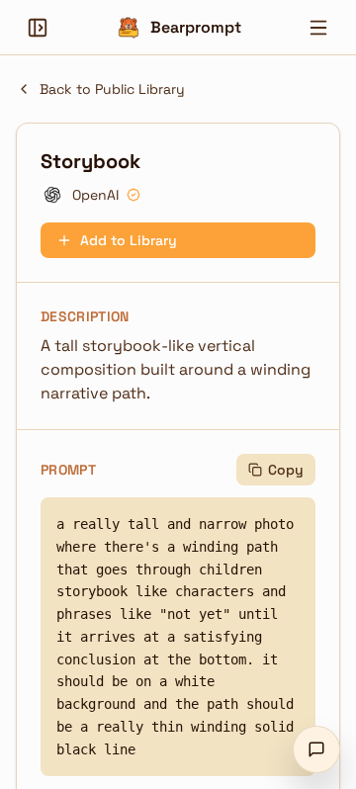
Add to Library (128, 240)
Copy (286, 470)
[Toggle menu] (318, 27)
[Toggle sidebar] (37, 27)
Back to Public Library (112, 89)
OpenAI (95, 195)
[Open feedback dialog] (316, 749)
